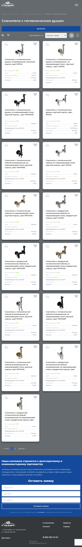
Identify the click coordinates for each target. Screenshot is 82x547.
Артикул (7, 80)
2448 (34, 133)
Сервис (66, 527)
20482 (34, 234)
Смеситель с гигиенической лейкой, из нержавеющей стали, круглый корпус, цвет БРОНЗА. (19, 213)
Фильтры (41, 29)
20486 (75, 284)
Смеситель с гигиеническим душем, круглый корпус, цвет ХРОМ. (59, 112)
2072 (75, 82)
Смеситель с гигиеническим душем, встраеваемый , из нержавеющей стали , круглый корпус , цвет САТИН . (60, 63)
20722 (75, 335)
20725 (34, 436)
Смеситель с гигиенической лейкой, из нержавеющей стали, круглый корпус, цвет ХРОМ (60, 162)
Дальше (21, 448)
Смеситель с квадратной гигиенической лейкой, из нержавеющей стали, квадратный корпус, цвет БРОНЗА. (61, 264)
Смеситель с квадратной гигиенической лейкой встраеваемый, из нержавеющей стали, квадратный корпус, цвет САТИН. (20, 416)
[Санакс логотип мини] (8, 524)
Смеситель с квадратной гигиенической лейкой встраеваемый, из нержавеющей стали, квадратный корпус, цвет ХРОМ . (61, 366)
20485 (34, 284)
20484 (75, 234)
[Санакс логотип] (8, 4)
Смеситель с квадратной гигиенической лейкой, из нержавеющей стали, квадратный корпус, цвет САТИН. (61, 214)
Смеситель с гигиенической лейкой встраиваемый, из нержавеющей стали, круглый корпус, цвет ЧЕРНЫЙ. (18, 164)
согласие (41, 512)
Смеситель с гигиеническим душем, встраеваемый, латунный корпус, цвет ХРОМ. (20, 61)
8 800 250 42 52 (50, 537)
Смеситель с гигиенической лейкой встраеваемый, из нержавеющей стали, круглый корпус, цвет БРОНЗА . (18, 365)
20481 (75, 183)
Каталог (46, 527)
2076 (34, 183)
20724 (75, 385)
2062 (34, 80)
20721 (34, 335)
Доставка (6, 538)
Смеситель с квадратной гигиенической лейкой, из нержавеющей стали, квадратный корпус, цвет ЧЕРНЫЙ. (20, 264)
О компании (48, 523)
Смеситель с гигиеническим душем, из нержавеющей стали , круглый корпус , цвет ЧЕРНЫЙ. (19, 112)
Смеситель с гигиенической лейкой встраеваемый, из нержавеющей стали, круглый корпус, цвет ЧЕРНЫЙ (59, 315)
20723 (34, 385)
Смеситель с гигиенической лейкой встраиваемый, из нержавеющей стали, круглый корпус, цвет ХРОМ (18, 315)
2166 (76, 133)
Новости (67, 523)
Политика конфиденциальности (38, 542)
